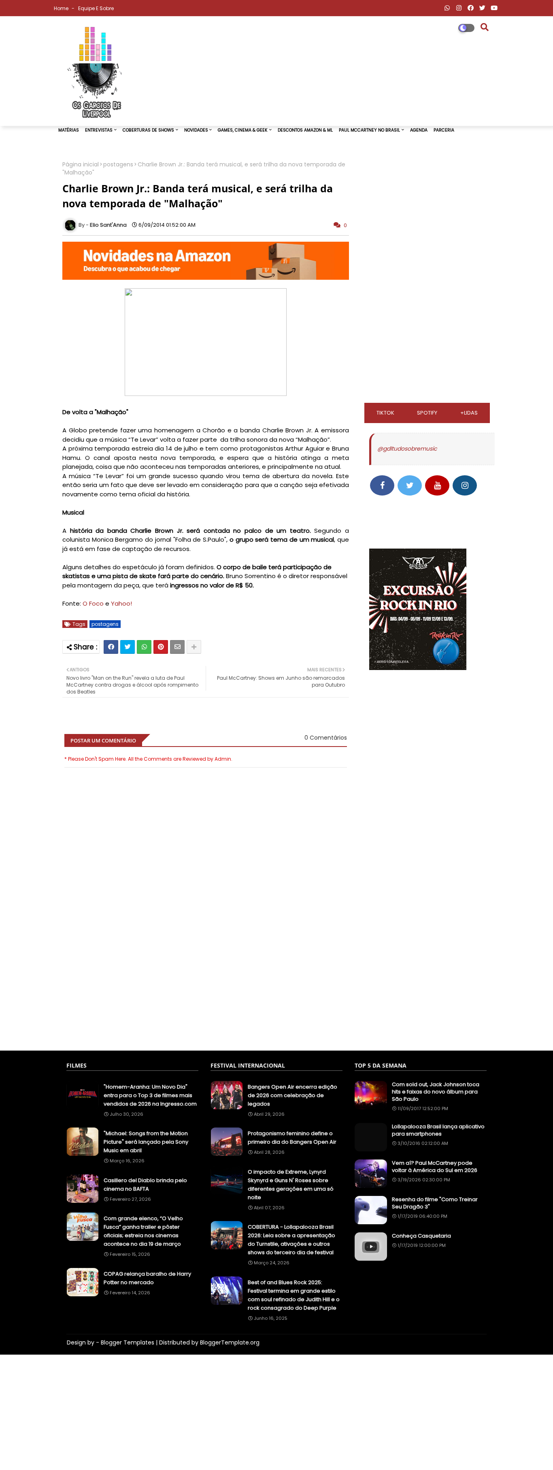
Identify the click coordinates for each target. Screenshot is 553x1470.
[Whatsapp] (144, 647)
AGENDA (419, 130)
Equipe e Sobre (96, 8)
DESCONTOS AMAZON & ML (305, 130)
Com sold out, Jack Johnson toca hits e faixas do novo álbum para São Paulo (435, 1092)
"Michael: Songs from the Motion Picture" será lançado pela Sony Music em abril (146, 1142)
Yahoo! (121, 603)
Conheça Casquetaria (421, 1236)
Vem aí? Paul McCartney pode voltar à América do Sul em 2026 (434, 1166)
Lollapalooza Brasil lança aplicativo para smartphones (438, 1130)
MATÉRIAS (68, 130)
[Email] (177, 647)
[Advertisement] (205, 1004)
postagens (118, 164)
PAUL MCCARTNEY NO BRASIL (369, 130)
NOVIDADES (196, 130)
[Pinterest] (160, 647)
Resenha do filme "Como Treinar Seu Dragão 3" (435, 1203)
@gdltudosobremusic (407, 449)
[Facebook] (111, 647)
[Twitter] (127, 647)
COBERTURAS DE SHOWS (148, 130)
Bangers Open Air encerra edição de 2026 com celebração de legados (292, 1095)
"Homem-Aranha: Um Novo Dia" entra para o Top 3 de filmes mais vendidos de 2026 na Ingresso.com (150, 1095)
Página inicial (80, 164)
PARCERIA (444, 130)
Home (62, 8)
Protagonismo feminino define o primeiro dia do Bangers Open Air (292, 1138)
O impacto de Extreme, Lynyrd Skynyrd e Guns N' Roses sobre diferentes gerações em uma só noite (291, 1184)
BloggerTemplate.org (229, 1342)
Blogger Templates (127, 1342)
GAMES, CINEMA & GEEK (243, 130)
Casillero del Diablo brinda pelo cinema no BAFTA (145, 1184)
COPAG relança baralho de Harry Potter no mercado (147, 1278)
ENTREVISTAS (99, 130)
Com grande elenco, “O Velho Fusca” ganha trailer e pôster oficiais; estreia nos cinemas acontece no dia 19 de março (143, 1231)
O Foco (93, 603)
